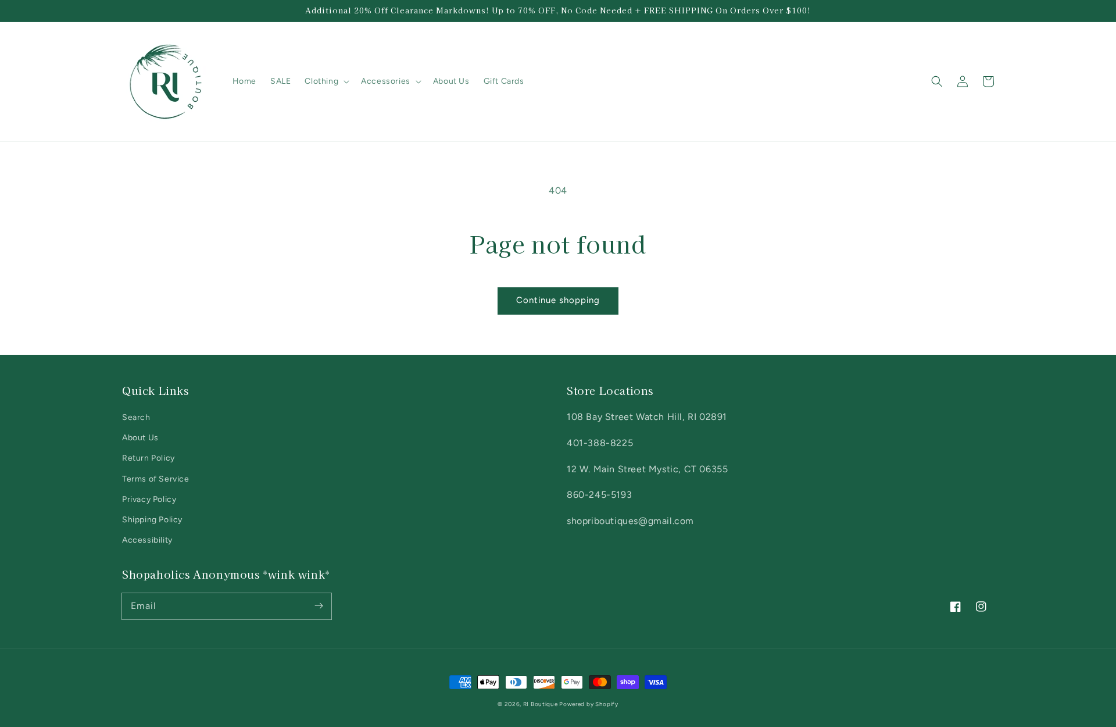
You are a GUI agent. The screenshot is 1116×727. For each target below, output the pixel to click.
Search (136, 417)
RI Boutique (541, 704)
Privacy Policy (149, 499)
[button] (937, 81)
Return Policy (148, 458)
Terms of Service (155, 479)
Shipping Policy (152, 520)
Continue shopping (558, 300)
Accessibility (147, 540)
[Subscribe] (318, 606)
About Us (140, 438)
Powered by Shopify (588, 704)
